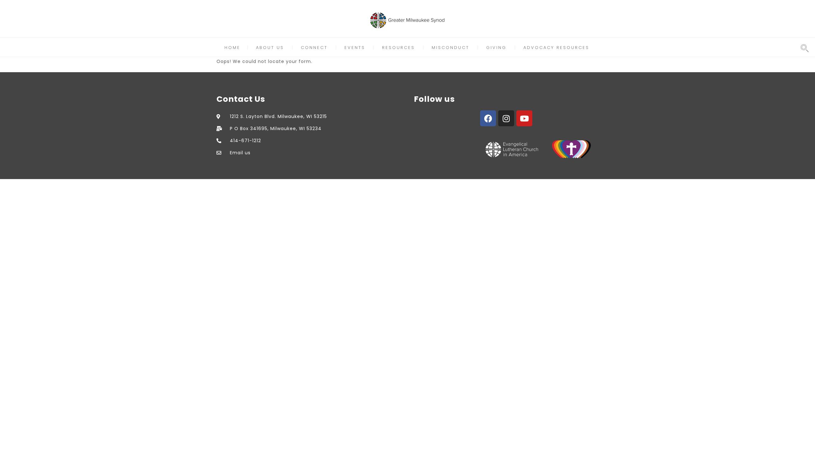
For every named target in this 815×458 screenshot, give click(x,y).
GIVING (496, 48)
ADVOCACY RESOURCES (556, 48)
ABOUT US (270, 48)
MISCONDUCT (450, 48)
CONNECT (314, 48)
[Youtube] (524, 118)
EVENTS (354, 48)
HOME (232, 48)
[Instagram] (506, 118)
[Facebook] (488, 118)
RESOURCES (398, 48)
